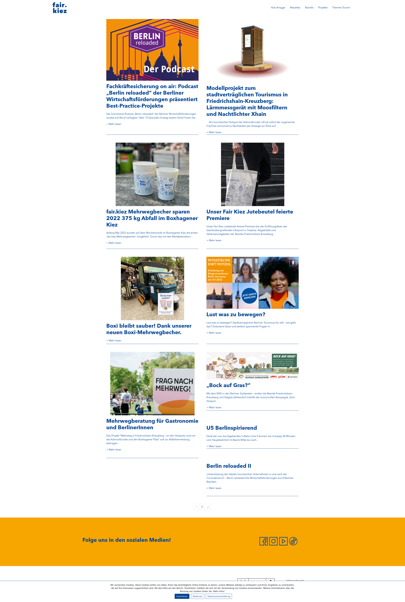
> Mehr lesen (113, 124)
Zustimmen (182, 596)
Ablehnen (197, 596)
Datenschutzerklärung (219, 596)
